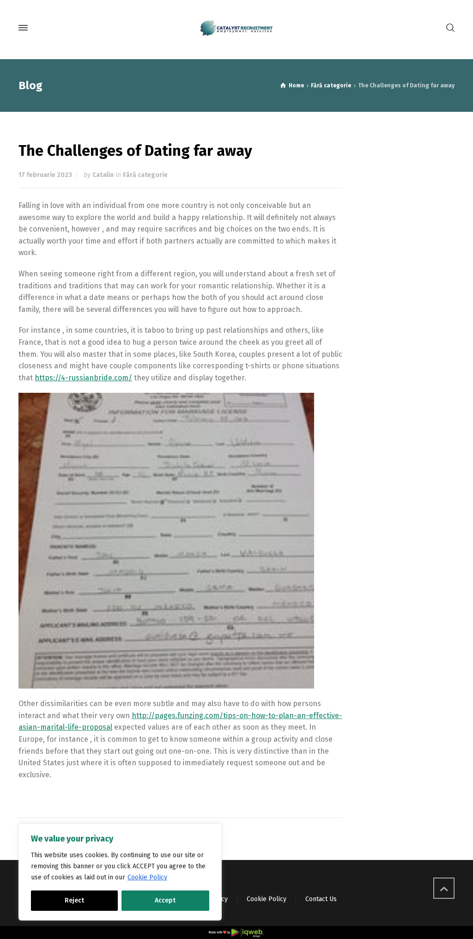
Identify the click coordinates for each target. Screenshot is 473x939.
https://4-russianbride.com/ (83, 377)
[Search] (449, 28)
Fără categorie (145, 175)
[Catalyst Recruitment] (236, 28)
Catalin (103, 175)
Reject (74, 900)
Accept (165, 900)
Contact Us (321, 899)
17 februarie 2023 (45, 175)
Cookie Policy (147, 877)
